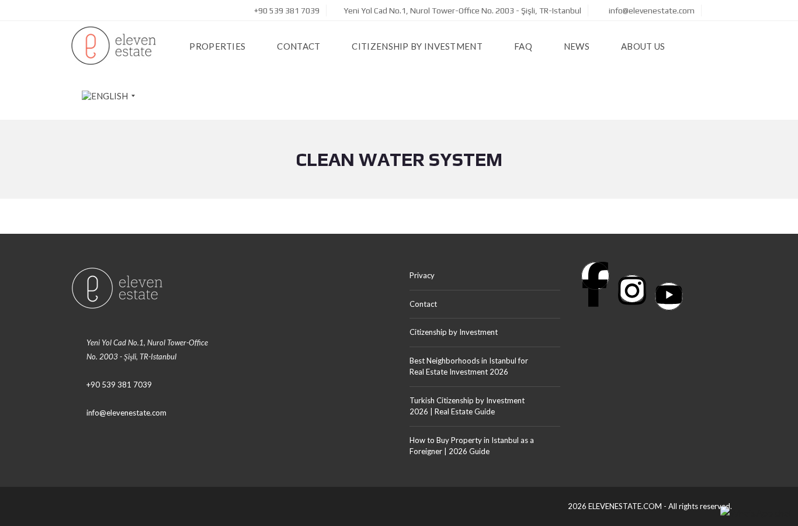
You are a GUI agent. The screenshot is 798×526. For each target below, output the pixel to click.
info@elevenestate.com (651, 10)
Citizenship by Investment (454, 332)
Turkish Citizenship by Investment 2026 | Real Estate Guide (467, 406)
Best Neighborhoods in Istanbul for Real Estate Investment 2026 (469, 366)
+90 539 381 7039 (286, 10)
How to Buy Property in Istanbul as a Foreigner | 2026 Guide (472, 445)
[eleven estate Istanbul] (113, 46)
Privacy (422, 275)
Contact (423, 304)
